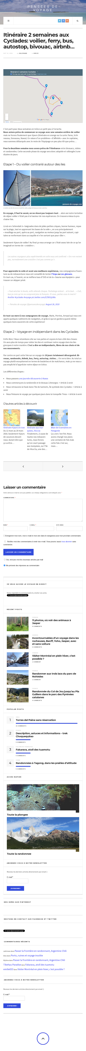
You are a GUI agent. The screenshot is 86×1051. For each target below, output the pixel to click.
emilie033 (8, 969)
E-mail (33, 525)
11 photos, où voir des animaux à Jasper (51, 622)
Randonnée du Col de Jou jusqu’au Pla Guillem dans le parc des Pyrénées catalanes (55, 694)
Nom (5, 525)
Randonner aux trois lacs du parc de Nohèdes (54, 675)
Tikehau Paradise (12, 964)
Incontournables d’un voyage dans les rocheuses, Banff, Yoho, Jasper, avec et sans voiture (55, 641)
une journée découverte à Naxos (33, 378)
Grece (36, 53)
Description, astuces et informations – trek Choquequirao (42, 735)
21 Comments (21, 726)
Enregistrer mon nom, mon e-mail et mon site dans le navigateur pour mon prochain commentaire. (43, 536)
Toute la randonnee (19, 853)
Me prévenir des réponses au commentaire (22, 565)
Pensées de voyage (43, 8)
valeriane (23, 53)
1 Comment (36, 662)
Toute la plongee (17, 814)
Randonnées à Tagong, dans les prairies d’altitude (46, 763)
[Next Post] (63, 466)
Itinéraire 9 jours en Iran (14, 427)
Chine (18, 760)
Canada (35, 617)
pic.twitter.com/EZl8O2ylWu (44, 297)
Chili (18, 717)
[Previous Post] (23, 466)
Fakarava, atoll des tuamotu (33, 749)
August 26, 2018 (52, 304)
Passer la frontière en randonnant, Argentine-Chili (41, 950)
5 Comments (21, 742)
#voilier (11, 297)
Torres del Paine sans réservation (36, 720)
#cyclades (19, 297)
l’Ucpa (54, 274)
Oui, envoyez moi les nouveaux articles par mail (24, 560)
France (35, 670)
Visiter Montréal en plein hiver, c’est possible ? (53, 657)
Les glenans (66, 274)
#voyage (27, 297)
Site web (59, 525)
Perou (18, 730)
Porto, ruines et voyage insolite (27, 955)
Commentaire (9, 497)
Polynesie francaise (24, 746)
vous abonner (66, 542)
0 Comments (37, 626)
